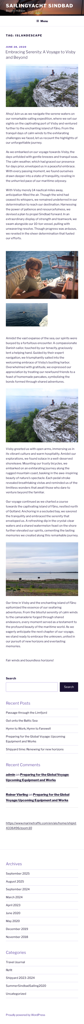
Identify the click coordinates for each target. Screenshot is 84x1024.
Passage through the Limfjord (26, 712)
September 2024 (18, 889)
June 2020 (13, 913)
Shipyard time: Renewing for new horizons (35, 749)
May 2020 (13, 921)
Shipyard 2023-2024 (20, 978)
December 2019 (17, 929)
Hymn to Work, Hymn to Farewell (28, 728)
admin (10, 774)
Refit (9, 970)
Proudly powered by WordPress (25, 1014)
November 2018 (17, 937)
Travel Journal (15, 962)
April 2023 (13, 905)
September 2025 (18, 873)
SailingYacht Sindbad (39, 6)
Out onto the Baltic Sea (22, 720)
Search (11, 678)
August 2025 (15, 881)
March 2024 (14, 897)
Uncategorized (16, 994)
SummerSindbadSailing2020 (26, 986)
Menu (44, 21)
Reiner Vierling (17, 794)
